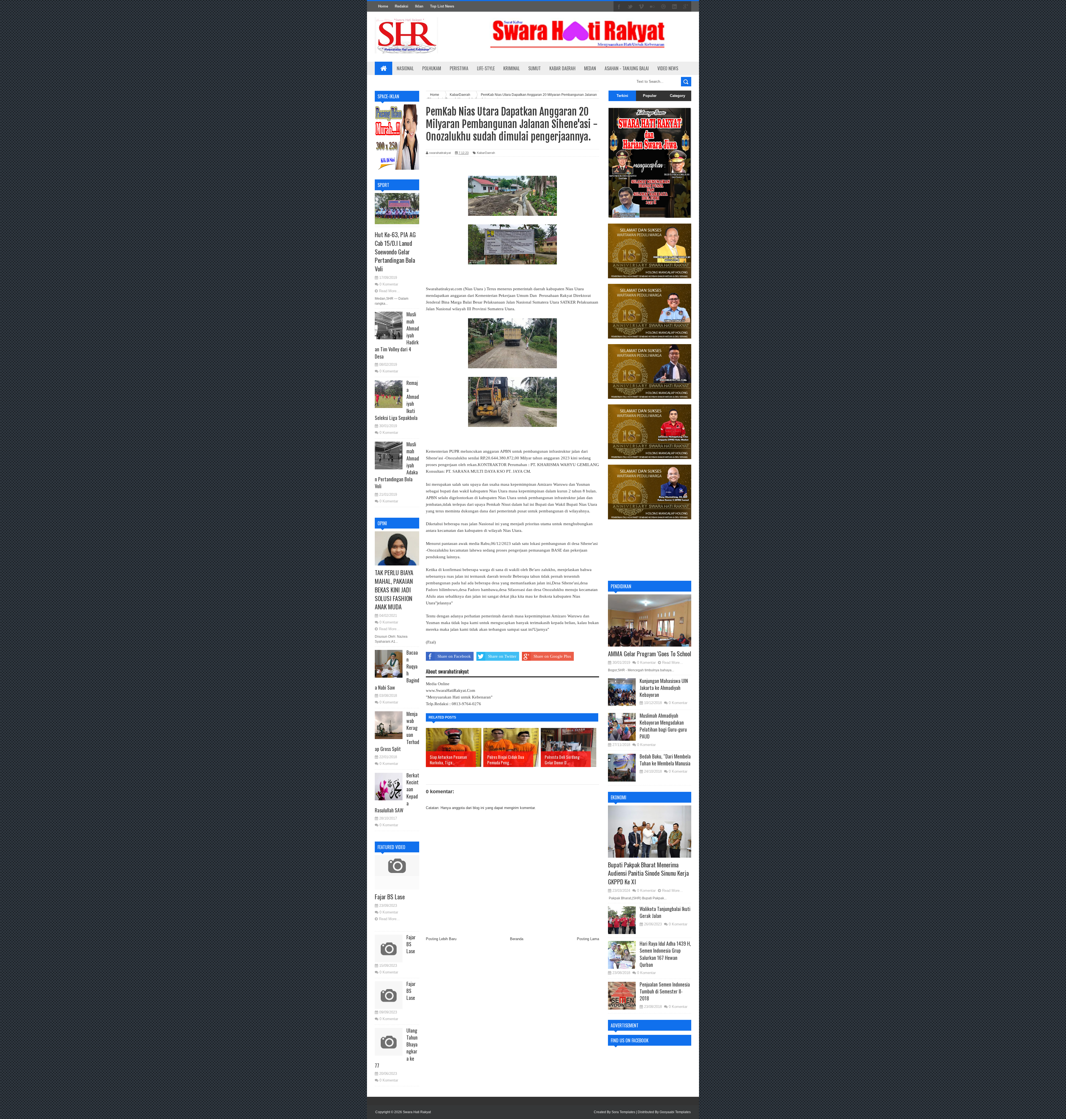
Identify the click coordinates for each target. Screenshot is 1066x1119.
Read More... (389, 291)
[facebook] (619, 6)
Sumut (534, 68)
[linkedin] (674, 6)
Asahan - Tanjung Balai (627, 68)
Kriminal (511, 68)
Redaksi (401, 6)
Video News (667, 68)
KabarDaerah (486, 152)
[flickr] (652, 6)
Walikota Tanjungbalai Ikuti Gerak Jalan (665, 912)
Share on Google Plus (552, 656)
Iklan (419, 6)
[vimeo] (641, 6)
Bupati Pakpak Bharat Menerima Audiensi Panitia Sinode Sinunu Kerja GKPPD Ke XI (648, 873)
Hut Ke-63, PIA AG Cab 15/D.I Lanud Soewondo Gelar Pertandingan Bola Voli (395, 251)
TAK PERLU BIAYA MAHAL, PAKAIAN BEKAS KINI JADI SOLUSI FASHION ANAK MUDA (394, 589)
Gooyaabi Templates (675, 1112)
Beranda (516, 939)
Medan (590, 68)
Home (383, 6)
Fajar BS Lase (390, 896)
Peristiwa (459, 68)
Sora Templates (623, 1112)
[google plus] (685, 6)
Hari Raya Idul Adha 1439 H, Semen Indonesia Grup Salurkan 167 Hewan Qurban (665, 954)
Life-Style (486, 68)
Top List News (442, 6)
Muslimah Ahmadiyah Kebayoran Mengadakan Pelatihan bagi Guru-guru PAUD (663, 726)
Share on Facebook (454, 656)
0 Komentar (388, 284)
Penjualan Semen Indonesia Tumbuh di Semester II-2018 (665, 991)
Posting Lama (588, 939)
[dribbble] (663, 6)
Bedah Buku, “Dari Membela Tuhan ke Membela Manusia (665, 760)
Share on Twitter (502, 656)
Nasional (405, 68)
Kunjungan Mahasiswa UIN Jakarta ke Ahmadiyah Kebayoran (664, 687)
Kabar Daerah (562, 68)
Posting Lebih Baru (441, 939)
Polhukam (431, 68)
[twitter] (630, 6)
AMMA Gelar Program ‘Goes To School (649, 653)
